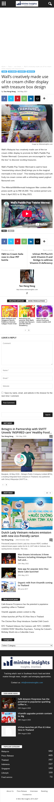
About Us (10, 791)
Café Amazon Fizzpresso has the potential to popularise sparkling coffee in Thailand (24, 605)
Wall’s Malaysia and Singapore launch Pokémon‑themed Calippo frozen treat (9, 321)
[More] (44, 98)
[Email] (37, 98)
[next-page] (28, 330)
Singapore (5, 769)
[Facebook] (4, 98)
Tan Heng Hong (10, 91)
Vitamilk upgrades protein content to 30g (18, 612)
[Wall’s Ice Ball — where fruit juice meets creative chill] (44, 311)
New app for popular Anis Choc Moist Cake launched (33, 570)
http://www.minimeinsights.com (27, 289)
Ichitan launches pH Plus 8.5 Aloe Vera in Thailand (22, 617)
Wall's (11, 231)
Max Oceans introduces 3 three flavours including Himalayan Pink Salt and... (35, 557)
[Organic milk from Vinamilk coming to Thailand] (8, 586)
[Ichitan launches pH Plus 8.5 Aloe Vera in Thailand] (8, 731)
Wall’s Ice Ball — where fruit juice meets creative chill (43, 320)
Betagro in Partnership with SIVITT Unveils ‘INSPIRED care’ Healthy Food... (26, 430)
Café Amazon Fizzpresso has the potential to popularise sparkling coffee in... (34, 702)
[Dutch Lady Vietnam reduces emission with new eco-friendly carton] (27, 513)
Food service (6, 777)
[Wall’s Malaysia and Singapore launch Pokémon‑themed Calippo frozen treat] (9, 311)
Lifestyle (4, 773)
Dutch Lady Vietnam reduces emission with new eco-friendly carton (26, 534)
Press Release (7, 756)
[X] (11, 98)
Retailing (44, 791)
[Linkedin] (31, 98)
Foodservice (27, 794)
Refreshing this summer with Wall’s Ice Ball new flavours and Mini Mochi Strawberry (26, 321)
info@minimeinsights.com (32, 682)
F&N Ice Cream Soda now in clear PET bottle (12, 256)
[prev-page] (25, 330)
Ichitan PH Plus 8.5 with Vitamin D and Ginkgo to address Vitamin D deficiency (41, 258)
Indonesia (5, 764)
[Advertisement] (27, 36)
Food (10, 66)
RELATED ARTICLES (16, 301)
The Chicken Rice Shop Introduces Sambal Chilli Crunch (25, 621)
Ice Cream (17, 66)
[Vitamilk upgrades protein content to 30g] (8, 717)
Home (3, 66)
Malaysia (31, 71)
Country (21, 71)
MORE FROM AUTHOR (36, 301)
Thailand (4, 760)
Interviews (34, 791)
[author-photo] (27, 276)
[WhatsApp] (24, 98)
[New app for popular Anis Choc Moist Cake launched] (8, 573)
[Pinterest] (17, 98)
